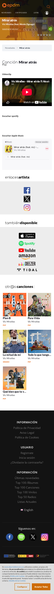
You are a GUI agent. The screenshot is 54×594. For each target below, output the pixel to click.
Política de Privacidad (27, 428)
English (28, 510)
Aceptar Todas (41, 587)
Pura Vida (34, 318)
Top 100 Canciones (27, 487)
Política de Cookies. (17, 576)
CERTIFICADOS (21, 13)
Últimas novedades (27, 478)
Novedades (10, 48)
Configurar (22, 587)
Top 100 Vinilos (27, 492)
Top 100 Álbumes (27, 483)
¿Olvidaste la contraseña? (27, 462)
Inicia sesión (48, 12)
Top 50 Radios (27, 497)
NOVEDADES (6, 13)
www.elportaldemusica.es (14, 567)
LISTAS (36, 13)
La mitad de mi (12, 354)
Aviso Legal (27, 433)
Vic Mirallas (9, 321)
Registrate (27, 453)
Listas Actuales (27, 502)
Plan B (7, 318)
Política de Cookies (27, 437)
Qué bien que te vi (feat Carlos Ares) (25, 391)
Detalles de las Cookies (17, 581)
